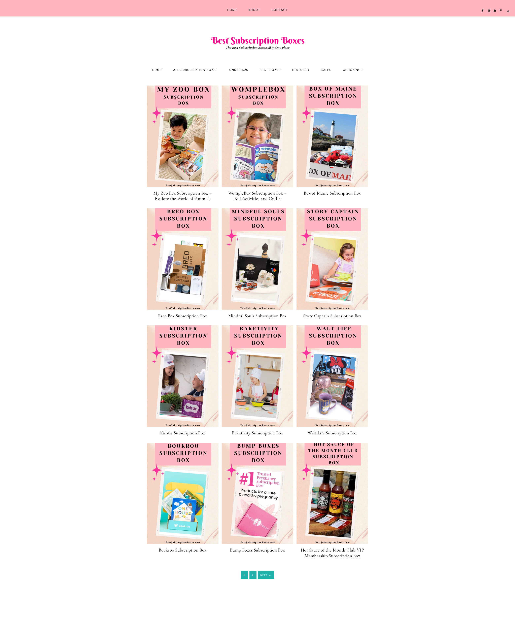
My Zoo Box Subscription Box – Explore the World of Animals (182, 196)
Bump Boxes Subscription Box (257, 550)
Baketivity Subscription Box (257, 433)
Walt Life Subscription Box (332, 433)
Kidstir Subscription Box (182, 433)
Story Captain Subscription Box (332, 316)
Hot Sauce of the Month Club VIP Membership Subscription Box (332, 553)
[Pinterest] (501, 5)
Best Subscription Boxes (257, 40)
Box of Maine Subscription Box (332, 193)
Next (265, 575)
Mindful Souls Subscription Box (257, 316)
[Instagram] (489, 5)
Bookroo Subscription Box (182, 550)
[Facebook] (483, 5)
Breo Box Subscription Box (182, 316)
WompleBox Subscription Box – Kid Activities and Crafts (257, 196)
